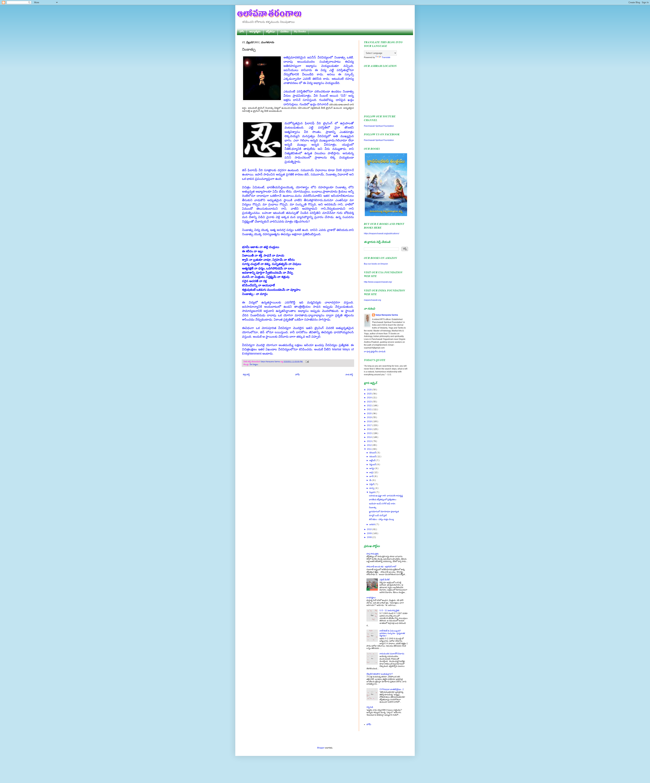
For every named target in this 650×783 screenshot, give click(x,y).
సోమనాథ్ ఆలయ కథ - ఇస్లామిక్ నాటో (381, 566)
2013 (369, 441)
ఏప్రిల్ (371, 484)
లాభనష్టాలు (371, 597)
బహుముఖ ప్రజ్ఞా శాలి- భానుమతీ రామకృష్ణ (386, 495)
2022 (369, 405)
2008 (369, 537)
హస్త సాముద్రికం (372, 554)
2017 (369, 425)
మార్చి (372, 488)
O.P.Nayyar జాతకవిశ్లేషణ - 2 (392, 689)
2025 (369, 394)
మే (370, 480)
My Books (300, 31)
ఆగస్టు (372, 468)
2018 (369, 421)
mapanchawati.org (372, 300)
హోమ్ (297, 374)
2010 (369, 529)
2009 (369, 533)
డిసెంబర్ (372, 452)
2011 (369, 449)
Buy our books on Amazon (376, 264)
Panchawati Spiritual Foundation (379, 126)
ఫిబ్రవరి (372, 492)
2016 (369, 429)
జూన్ (371, 476)
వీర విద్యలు (254, 364)
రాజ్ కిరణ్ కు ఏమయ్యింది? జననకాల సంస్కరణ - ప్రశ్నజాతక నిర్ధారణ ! (392, 633)
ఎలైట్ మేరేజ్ (384, 579)
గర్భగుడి (369, 707)
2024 (369, 397)
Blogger (320, 748)
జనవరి (372, 524)
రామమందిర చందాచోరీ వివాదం (392, 653)
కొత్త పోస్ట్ (246, 374)
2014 (369, 437)
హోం (242, 31)
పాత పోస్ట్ (349, 374)
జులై (371, 472)
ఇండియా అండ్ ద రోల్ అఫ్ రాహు (382, 503)
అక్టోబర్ (372, 460)
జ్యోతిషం (270, 31)
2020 (369, 413)
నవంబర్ (372, 456)
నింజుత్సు (372, 507)
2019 (369, 417)
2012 (369, 445)
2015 (369, 433)
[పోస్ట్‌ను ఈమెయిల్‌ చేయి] (307, 362)
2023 (369, 401)
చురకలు (284, 31)
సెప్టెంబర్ (372, 464)
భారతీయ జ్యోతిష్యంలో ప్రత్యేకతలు (382, 499)
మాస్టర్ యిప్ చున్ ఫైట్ (378, 515)
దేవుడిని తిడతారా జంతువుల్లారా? (379, 674)
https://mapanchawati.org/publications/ (381, 233)
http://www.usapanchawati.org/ (378, 282)
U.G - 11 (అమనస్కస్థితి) (389, 610)
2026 (369, 389)
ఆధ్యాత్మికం (255, 31)
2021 (369, 409)
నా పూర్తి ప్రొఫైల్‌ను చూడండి (374, 351)
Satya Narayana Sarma (270, 362)
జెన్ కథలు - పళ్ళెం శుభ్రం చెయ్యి (381, 519)
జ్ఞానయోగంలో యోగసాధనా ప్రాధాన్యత (384, 511)
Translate (386, 57)
